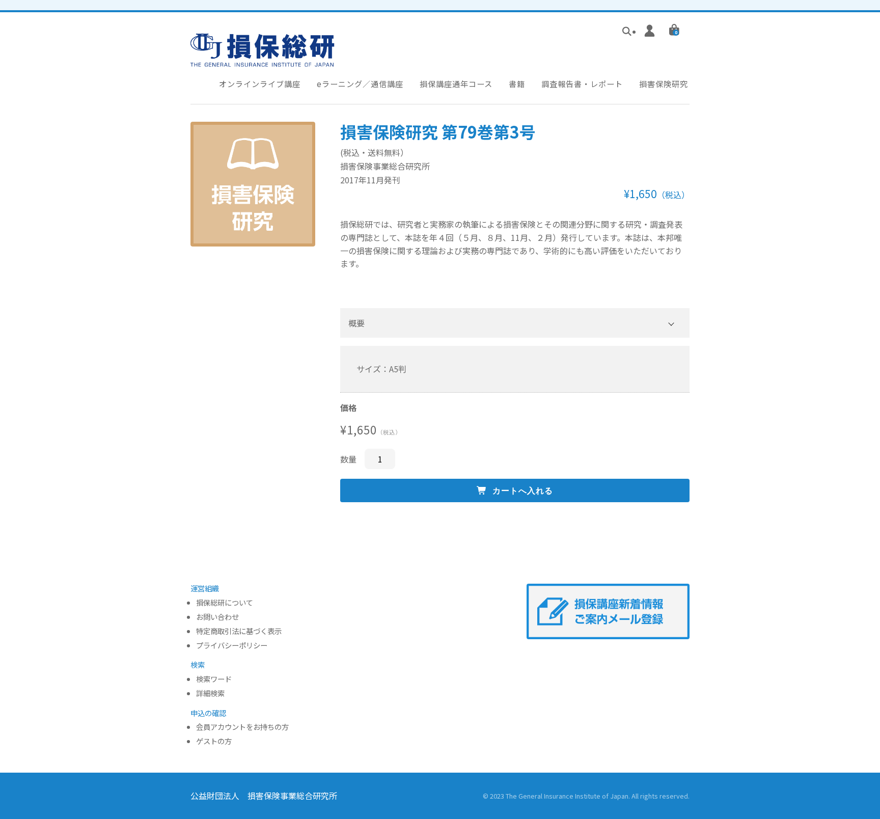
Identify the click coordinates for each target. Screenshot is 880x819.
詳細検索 (210, 693)
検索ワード (214, 679)
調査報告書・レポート (582, 83)
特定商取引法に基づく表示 (239, 631)
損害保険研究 (663, 83)
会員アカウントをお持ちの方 (242, 727)
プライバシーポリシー (231, 645)
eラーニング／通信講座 (360, 83)
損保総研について (224, 603)
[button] (515, 323)
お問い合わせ (217, 617)
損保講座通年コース (456, 83)
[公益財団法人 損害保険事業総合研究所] (262, 59)
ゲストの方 (214, 741)
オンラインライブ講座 (259, 83)
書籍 (517, 83)
